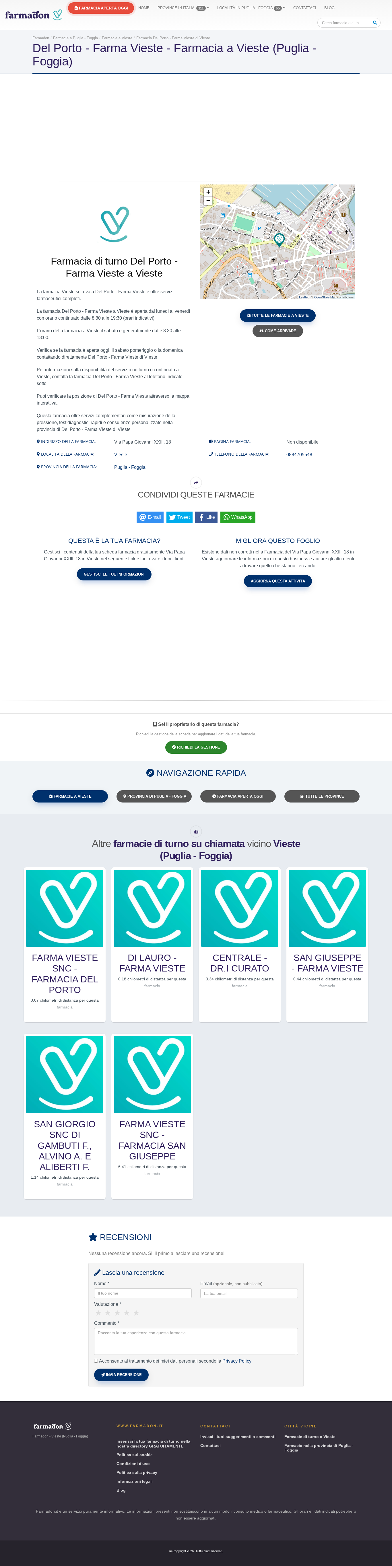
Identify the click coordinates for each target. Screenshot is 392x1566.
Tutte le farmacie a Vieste (280, 315)
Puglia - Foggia (129, 467)
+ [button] (208, 192)
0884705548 (299, 454)
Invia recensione (123, 1375)
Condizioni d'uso (133, 1463)
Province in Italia (181, 8)
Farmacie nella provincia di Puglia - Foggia (318, 1448)
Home (144, 8)
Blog (329, 8)
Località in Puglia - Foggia (248, 8)
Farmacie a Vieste (72, 796)
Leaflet (303, 297)
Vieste (120, 454)
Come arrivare (280, 331)
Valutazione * (107, 1304)
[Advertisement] (196, 129)
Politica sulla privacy (137, 1472)
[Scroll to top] (382, 1559)
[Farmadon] (33, 15)
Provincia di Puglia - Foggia (156, 796)
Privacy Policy (236, 1361)
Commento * (106, 1323)
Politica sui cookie (135, 1454)
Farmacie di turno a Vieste (309, 1436)
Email (231, 1283)
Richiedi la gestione (198, 747)
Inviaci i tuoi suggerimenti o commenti (237, 1436)
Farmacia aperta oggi (103, 8)
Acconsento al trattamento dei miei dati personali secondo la (175, 1361)
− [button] (208, 200)
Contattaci (304, 8)
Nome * (101, 1283)
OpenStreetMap (325, 297)
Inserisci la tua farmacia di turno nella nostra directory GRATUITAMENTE (153, 1443)
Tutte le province (324, 796)
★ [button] (98, 1313)
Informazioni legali (135, 1481)
